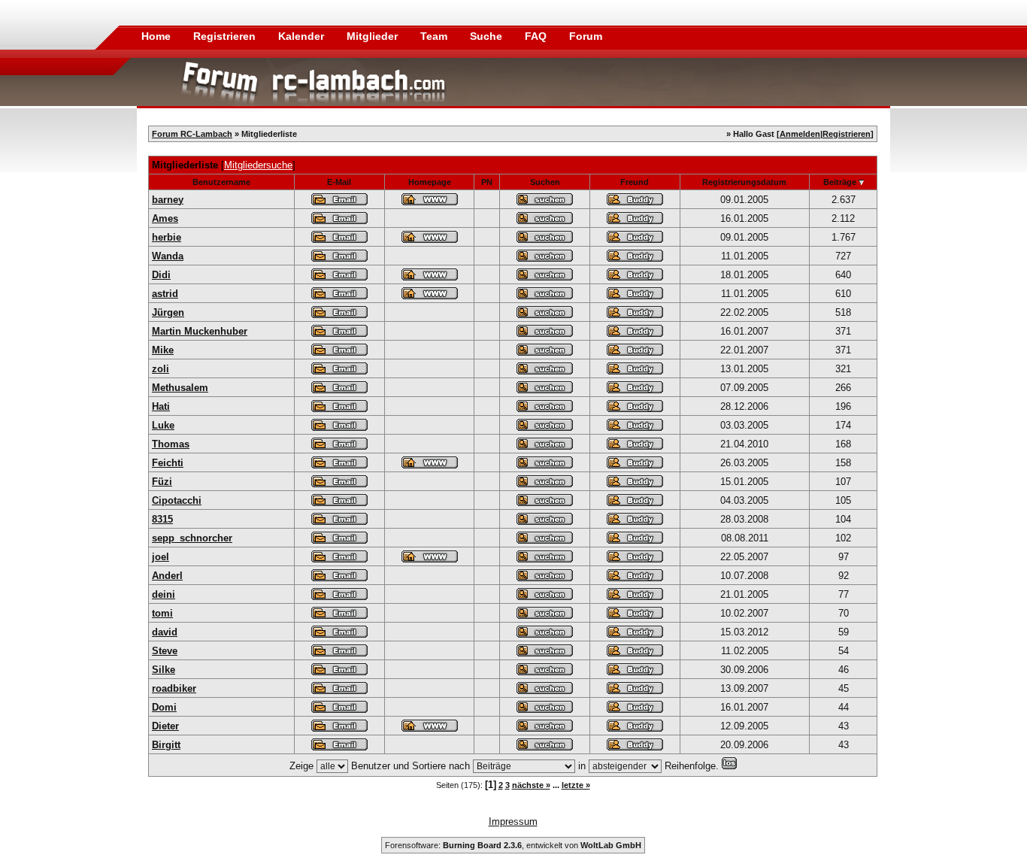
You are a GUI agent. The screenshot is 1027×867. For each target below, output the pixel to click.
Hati (161, 406)
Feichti (167, 462)
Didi (161, 274)
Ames (165, 218)
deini (163, 594)
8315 (162, 519)
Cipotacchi (176, 500)
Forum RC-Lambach (192, 133)
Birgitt (166, 744)
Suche (487, 36)
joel (160, 556)
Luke (163, 425)
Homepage (429, 181)
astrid (165, 293)
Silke (163, 669)
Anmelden (800, 133)
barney (167, 199)
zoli (160, 368)
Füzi (162, 481)
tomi (162, 613)
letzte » (576, 785)
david (164, 632)
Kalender (302, 36)
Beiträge (839, 181)
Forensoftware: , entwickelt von (513, 845)
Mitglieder (374, 36)
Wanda (167, 256)
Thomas (170, 444)
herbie (166, 237)
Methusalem (180, 387)
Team (435, 36)
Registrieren (226, 36)
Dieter (165, 726)
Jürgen (168, 312)
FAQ (537, 36)
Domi (164, 707)
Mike (163, 350)
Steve (164, 650)
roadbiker (174, 688)
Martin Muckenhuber (199, 331)
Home (156, 36)
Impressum (513, 821)
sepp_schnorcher (192, 538)
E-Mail (339, 181)
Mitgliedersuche (258, 165)
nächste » (531, 785)
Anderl (167, 575)
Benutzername (221, 181)
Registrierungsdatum (744, 181)
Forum (585, 36)
